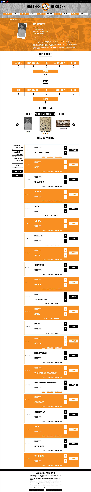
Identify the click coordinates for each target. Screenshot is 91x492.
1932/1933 (43, 157)
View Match (73, 150)
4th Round (56, 303)
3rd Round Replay (57, 318)
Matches (24, 14)
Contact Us (84, 1)
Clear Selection (20, 147)
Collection (49, 14)
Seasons (33, 14)
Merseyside (42, 31)
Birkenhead (37, 31)
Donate (66, 14)
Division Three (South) (58, 157)
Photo (29, 114)
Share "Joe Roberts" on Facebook (38, 33)
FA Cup (51, 215)
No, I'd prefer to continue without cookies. (54, 490)
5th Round (56, 245)
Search (17, 175)
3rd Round (56, 333)
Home (7, 14)
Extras (61, 114)
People (16, 14)
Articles (58, 14)
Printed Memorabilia (45, 114)
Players (13, 19)
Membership (88, 1)
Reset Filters (17, 171)
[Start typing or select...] (17, 150)
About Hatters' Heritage (78, 1)
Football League (50, 157)
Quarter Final (56, 215)
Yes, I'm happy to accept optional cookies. (36, 490)
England (46, 31)
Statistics (41, 14)
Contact (75, 14)
